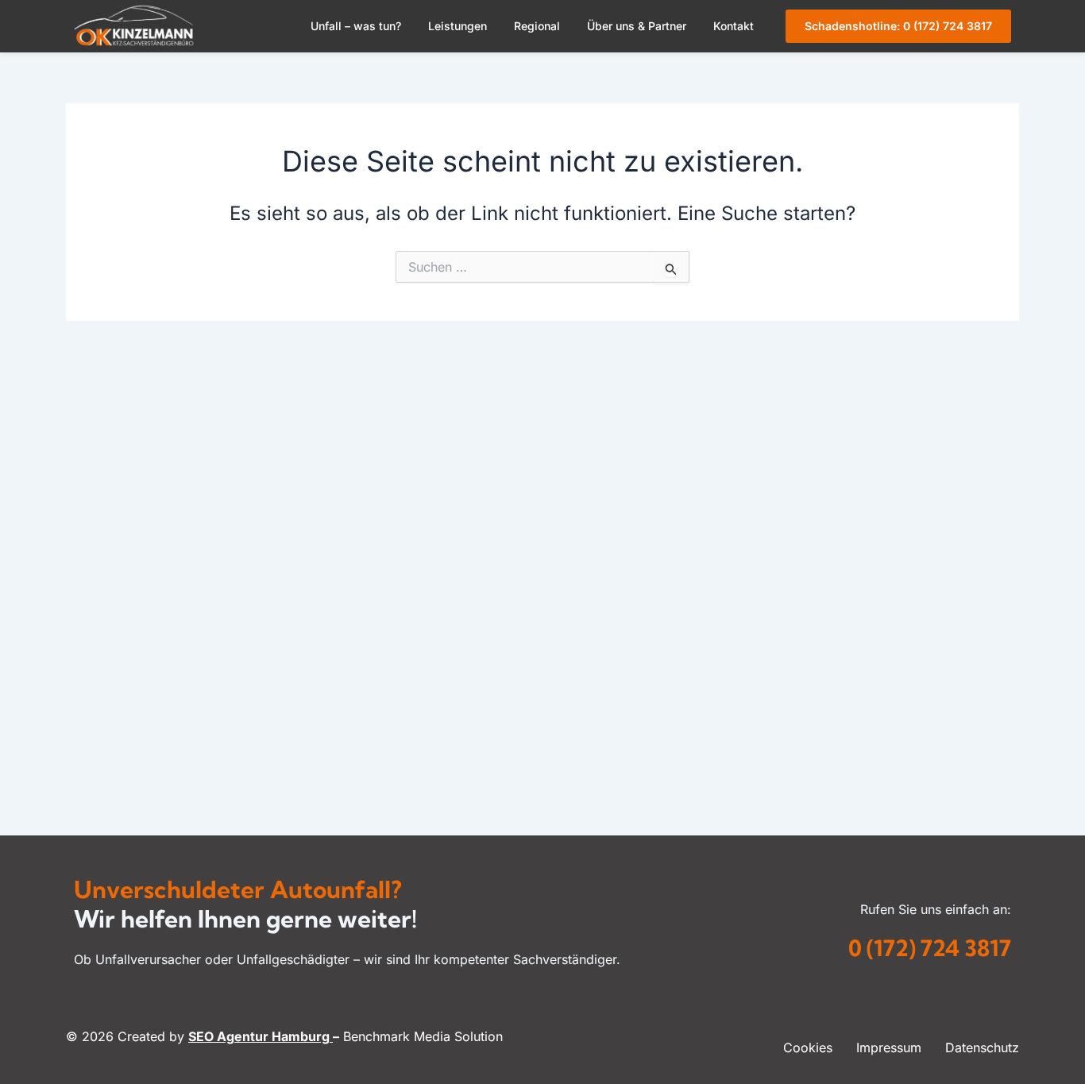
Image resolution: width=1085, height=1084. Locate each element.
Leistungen (457, 26)
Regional (537, 26)
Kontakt (733, 26)
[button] (360, 26)
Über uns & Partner (636, 26)
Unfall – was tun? (356, 26)
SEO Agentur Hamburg (260, 1036)
